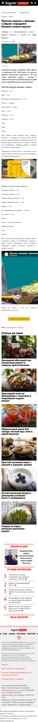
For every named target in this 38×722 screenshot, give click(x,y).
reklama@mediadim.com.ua (11, 690)
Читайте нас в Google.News (19, 319)
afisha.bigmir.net (14, 655)
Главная (4, 17)
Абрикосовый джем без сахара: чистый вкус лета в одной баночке (17, 431)
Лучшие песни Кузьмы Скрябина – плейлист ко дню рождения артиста (21, 591)
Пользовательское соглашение (12, 679)
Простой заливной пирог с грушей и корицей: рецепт (17, 463)
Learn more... (23, 718)
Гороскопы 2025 (24, 12)
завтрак (13, 327)
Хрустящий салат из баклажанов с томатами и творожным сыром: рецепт (16, 397)
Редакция (5, 664)
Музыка (12, 634)
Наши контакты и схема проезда (13, 668)
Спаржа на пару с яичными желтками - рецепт (13, 529)
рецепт (7, 327)
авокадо (20, 327)
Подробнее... (10, 714)
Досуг (11, 17)
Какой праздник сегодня (9, 12)
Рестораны (21, 634)
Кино (5, 634)
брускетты (14, 310)
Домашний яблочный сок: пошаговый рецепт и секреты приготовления (17, 363)
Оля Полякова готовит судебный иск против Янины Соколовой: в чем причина (20, 600)
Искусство (31, 634)
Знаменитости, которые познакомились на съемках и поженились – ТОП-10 (19, 577)
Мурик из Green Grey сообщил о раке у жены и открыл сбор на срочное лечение (20, 609)
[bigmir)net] (12, 2)
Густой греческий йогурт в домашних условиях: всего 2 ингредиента (16, 495)
